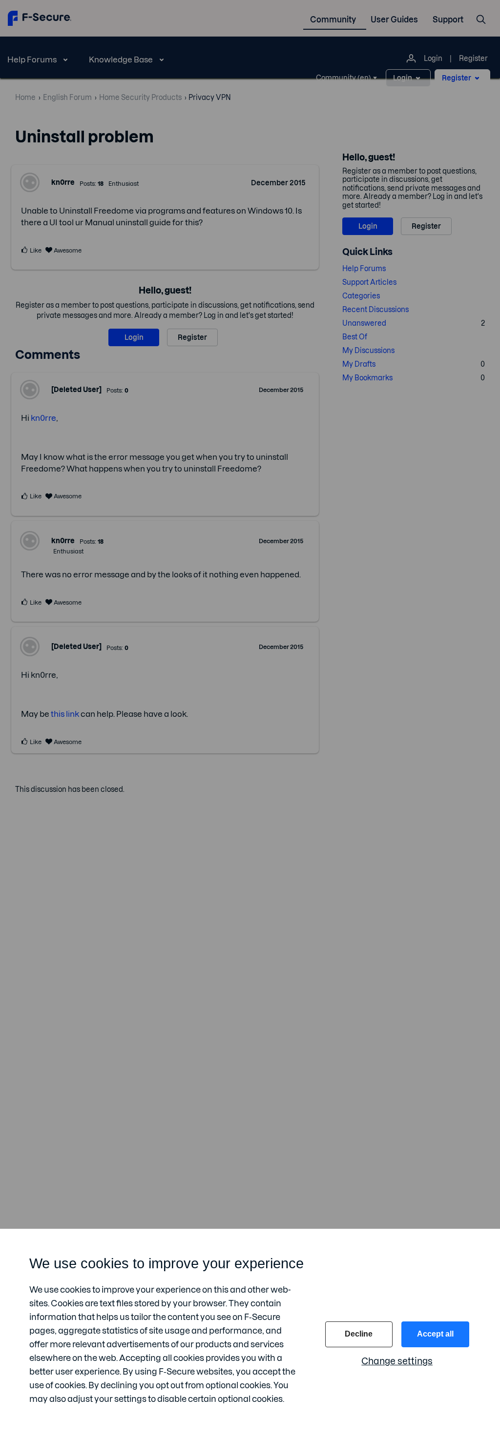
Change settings (397, 1361)
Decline (359, 1334)
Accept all (435, 1334)
